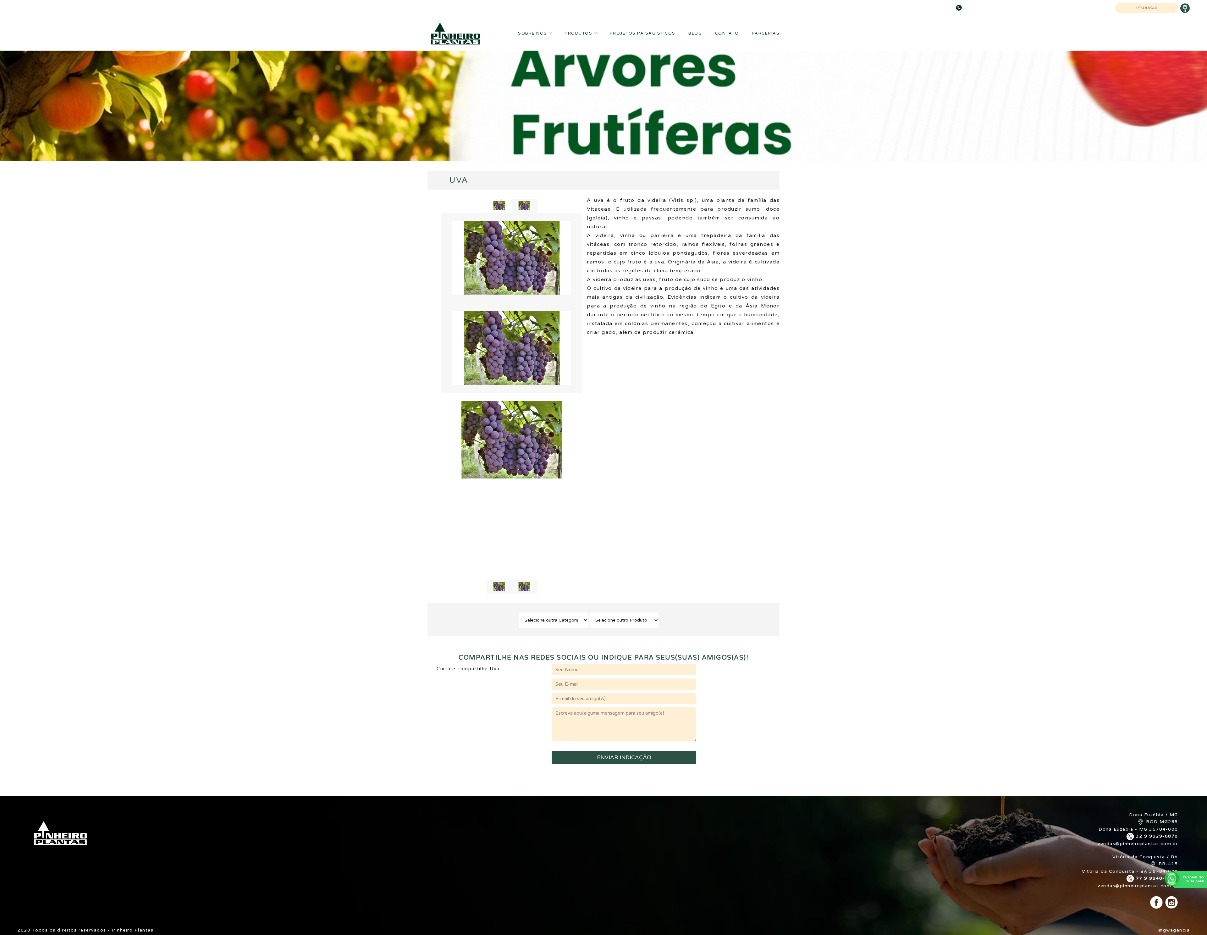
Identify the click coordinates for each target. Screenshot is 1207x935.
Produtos (578, 33)
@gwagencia (1174, 930)
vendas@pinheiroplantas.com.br (1138, 843)
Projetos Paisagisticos (642, 33)
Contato (727, 33)
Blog (695, 33)
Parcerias (766, 33)
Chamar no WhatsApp (1193, 879)
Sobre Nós (532, 33)
